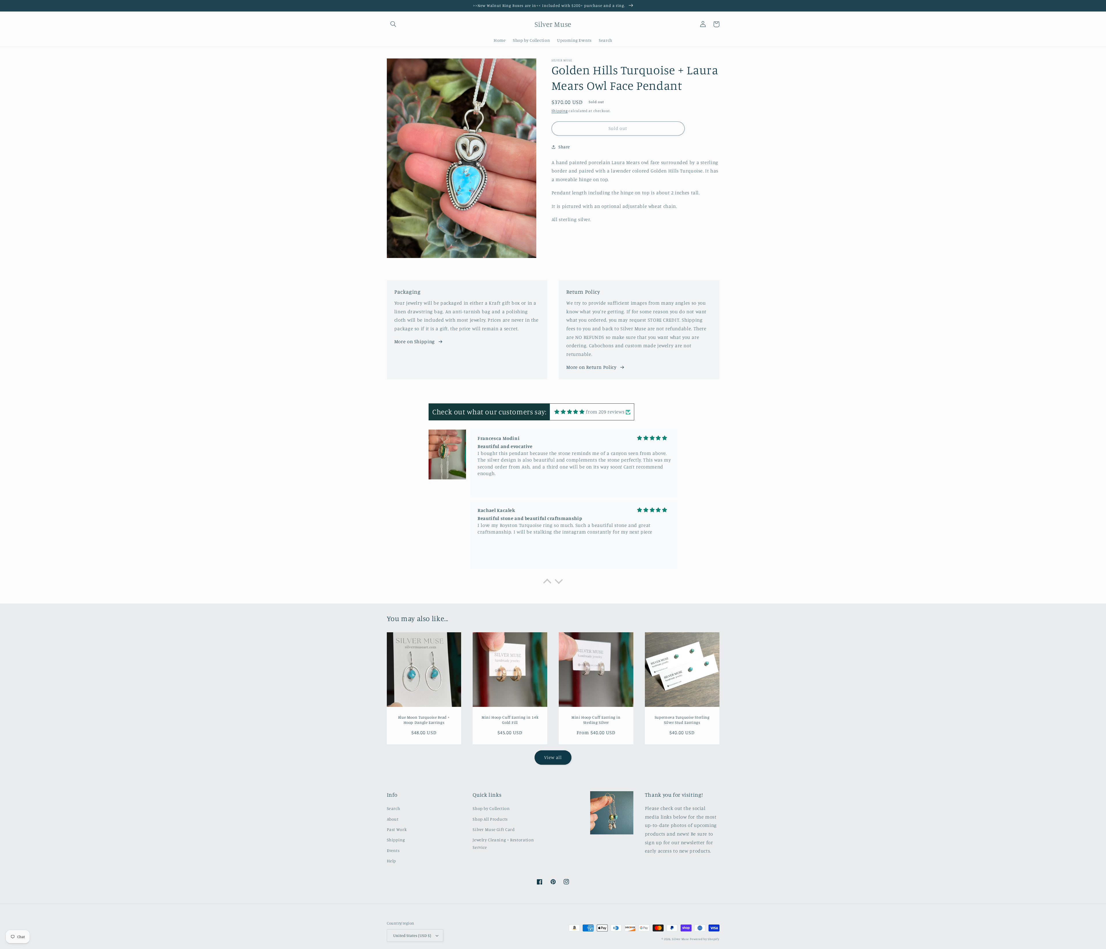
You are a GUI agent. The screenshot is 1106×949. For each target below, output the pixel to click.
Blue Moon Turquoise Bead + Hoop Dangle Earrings (424, 720)
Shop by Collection (491, 808)
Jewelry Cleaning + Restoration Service (503, 843)
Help (391, 860)
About (393, 819)
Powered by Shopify (704, 939)
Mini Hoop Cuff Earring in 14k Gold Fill (510, 720)
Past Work (397, 829)
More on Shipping (414, 341)
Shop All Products (490, 819)
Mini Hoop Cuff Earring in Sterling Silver (596, 720)
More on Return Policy (591, 367)
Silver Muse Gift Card (494, 829)
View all (553, 757)
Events (393, 850)
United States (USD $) (412, 935)
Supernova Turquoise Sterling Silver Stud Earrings (682, 720)
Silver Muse (680, 939)
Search (393, 808)
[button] (393, 24)
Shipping (560, 111)
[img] (569, 412)
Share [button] (564, 146)
